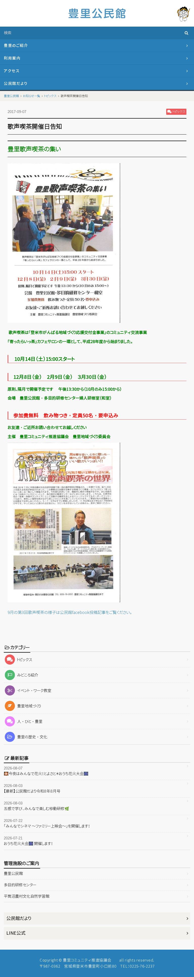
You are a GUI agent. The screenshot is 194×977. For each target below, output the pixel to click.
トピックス (24, 659)
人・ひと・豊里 (29, 721)
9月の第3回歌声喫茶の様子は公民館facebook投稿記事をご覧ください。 (70, 612)
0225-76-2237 (142, 966)
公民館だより (15, 83)
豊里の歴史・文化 (32, 737)
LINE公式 (16, 933)
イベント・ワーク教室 (34, 690)
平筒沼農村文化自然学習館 (26, 896)
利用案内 (12, 58)
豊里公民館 (13, 873)
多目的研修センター (20, 885)
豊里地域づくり (29, 706)
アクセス (11, 70)
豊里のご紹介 (16, 45)
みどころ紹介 (27, 675)
